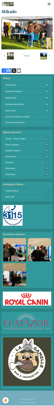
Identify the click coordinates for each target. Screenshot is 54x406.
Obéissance (27, 168)
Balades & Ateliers (27, 151)
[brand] (8, 4)
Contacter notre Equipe (15, 122)
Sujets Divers (11, 111)
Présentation (11, 85)
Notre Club (27, 197)
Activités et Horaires (14, 91)
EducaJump (27, 174)
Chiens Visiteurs (27, 145)
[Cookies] (5, 400)
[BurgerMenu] (49, 4)
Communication (27, 191)
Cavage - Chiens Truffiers (27, 139)
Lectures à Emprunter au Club (18, 117)
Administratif (11, 98)
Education (27, 162)
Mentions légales (27, 399)
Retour (27, 56)
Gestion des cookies (27, 403)
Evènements (27, 157)
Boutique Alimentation (15, 104)
